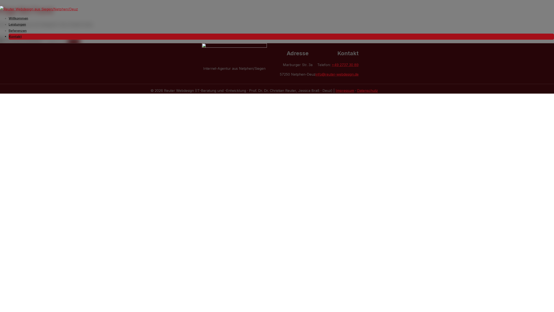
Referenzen (18, 31)
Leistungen (17, 24)
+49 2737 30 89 (345, 65)
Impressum (345, 90)
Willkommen (18, 18)
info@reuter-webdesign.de (337, 74)
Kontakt (15, 36)
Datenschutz (367, 90)
